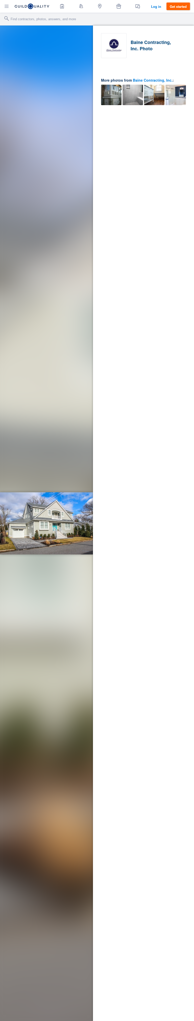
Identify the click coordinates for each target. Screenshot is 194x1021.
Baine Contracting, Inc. (153, 80)
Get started (178, 6)
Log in (156, 6)
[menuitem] (62, 6)
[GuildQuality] (32, 6)
